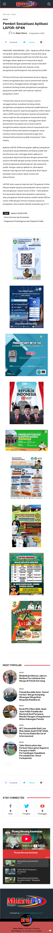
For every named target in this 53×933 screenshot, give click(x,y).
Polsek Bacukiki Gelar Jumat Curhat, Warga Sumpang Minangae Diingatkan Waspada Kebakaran (34, 696)
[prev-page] (4, 764)
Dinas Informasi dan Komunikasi (16, 217)
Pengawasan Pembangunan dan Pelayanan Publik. (24, 221)
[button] (49, 4)
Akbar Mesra (21, 33)
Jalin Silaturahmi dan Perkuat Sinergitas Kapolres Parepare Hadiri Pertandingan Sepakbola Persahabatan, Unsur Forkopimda (34, 751)
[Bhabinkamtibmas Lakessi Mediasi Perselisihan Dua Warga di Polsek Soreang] (10, 677)
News (14, 14)
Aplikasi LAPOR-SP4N (19, 213)
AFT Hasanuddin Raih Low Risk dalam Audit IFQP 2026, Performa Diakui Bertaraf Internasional (34, 732)
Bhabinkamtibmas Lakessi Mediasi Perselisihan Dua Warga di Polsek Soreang (33, 678)
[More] (41, 42)
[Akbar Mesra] (11, 33)
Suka (10, 805)
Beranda (6, 14)
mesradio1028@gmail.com (31, 913)
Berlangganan (42, 805)
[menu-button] (4, 4)
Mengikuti (26, 805)
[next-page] (9, 764)
